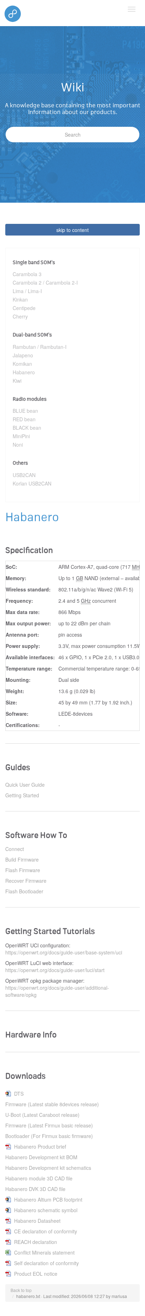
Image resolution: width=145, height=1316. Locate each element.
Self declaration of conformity (46, 1263)
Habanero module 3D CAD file (38, 1178)
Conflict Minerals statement (44, 1252)
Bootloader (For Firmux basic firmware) (49, 1135)
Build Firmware (22, 859)
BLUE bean (25, 410)
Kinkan (20, 299)
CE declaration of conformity (45, 1231)
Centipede (24, 307)
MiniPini (21, 436)
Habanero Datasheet (37, 1220)
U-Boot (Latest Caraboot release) (42, 1114)
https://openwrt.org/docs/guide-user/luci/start (55, 969)
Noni (18, 444)
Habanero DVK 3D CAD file (35, 1188)
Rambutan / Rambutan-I (40, 346)
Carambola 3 (27, 274)
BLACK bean (27, 427)
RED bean (24, 419)
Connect (14, 848)
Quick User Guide (25, 784)
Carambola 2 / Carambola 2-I (45, 282)
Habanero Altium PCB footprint (48, 1199)
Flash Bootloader (24, 891)
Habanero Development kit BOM (41, 1157)
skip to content (72, 229)
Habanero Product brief (40, 1146)
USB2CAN (24, 474)
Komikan (22, 363)
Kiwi (17, 380)
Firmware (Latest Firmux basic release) (49, 1125)
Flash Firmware (22, 870)
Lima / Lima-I (27, 290)
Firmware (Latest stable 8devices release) (52, 1104)
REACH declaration (35, 1241)
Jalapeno (23, 355)
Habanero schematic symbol (45, 1210)
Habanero (24, 372)
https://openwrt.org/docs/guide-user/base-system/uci (63, 952)
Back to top (21, 1290)
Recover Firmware (25, 880)
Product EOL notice (35, 1273)
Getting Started (22, 795)
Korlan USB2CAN (32, 483)
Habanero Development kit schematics (48, 1167)
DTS (19, 1093)
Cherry (20, 316)
